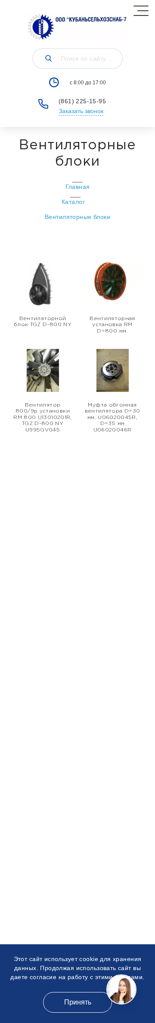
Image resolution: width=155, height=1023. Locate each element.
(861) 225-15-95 (82, 101)
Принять (77, 1002)
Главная (77, 186)
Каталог (73, 201)
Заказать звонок (81, 111)
